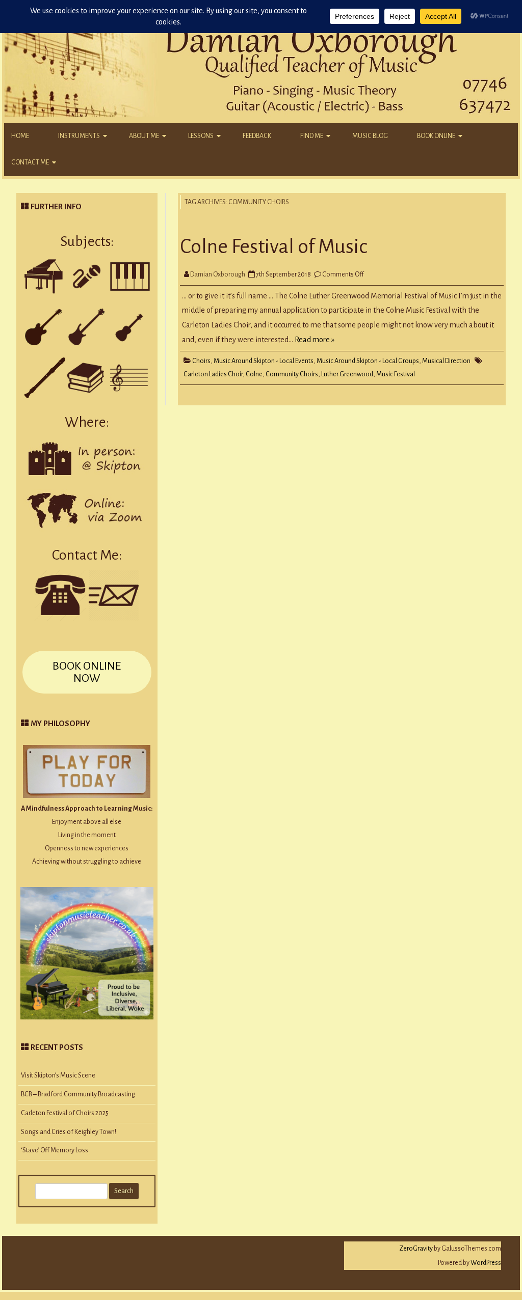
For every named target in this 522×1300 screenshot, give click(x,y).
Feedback (257, 136)
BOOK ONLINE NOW (87, 672)
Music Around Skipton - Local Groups (368, 361)
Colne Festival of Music (273, 246)
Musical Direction (446, 361)
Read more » (314, 340)
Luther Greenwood (347, 374)
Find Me (311, 136)
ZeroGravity (416, 1248)
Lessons (201, 136)
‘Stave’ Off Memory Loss (54, 1150)
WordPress (485, 1262)
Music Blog (370, 136)
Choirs (201, 361)
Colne (254, 374)
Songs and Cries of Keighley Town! (68, 1132)
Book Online (436, 136)
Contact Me (30, 162)
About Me (144, 136)
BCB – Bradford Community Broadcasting (78, 1094)
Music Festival (395, 374)
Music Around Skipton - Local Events (264, 361)
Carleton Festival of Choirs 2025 (65, 1113)
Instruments (79, 136)
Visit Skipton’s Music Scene (58, 1075)
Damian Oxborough (217, 274)
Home (20, 136)
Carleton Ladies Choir (213, 374)
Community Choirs (292, 374)
